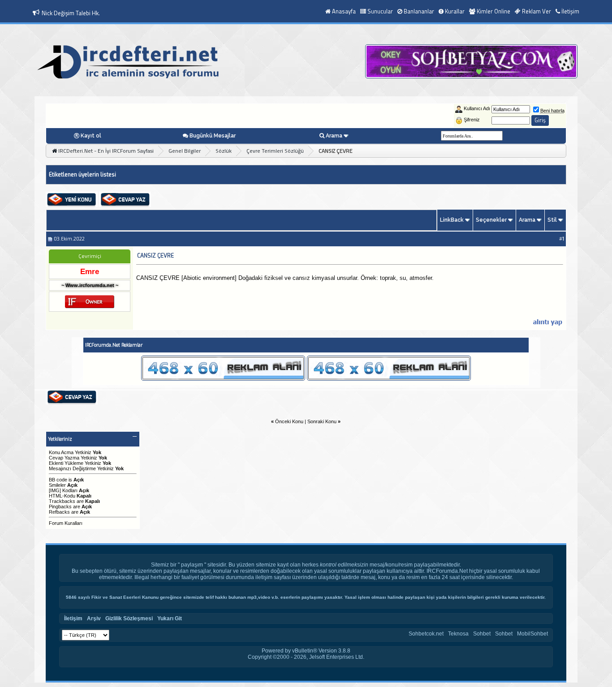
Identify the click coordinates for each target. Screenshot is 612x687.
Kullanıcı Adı (477, 108)
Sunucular (380, 11)
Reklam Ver (536, 11)
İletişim (570, 11)
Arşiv (94, 618)
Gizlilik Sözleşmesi (129, 618)
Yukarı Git (169, 618)
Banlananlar (419, 11)
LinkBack (452, 220)
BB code (58, 479)
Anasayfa (344, 11)
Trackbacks (62, 501)
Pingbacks (60, 506)
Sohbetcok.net (426, 634)
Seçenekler (491, 220)
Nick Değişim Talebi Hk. (71, 12)
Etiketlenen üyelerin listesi (82, 174)
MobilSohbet (532, 634)
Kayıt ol (91, 136)
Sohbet (482, 634)
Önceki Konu (289, 421)
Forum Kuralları (65, 523)
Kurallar (455, 11)
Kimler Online (493, 11)
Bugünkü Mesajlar (213, 136)
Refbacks (59, 512)
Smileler (57, 485)
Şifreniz (472, 119)
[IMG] (55, 490)
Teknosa (458, 634)
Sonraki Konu (321, 421)
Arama (334, 136)
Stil (552, 220)
